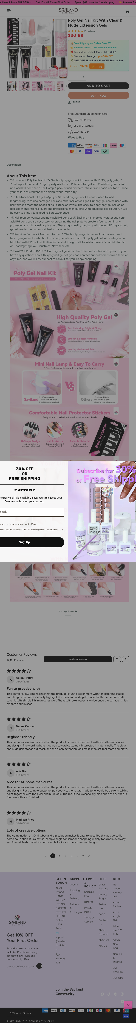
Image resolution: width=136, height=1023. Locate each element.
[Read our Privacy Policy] (62, 530)
